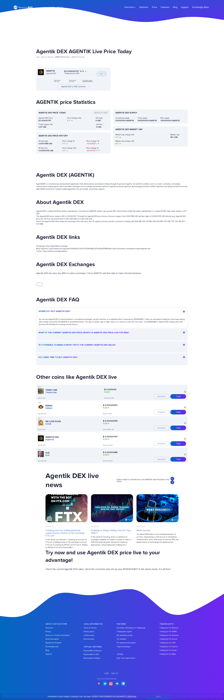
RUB (154, 221)
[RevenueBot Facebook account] (99, 684)
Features (165, 7)
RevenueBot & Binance (93, 651)
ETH (37, 224)
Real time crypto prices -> (48, 57)
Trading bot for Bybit (167, 654)
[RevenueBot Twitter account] (105, 684)
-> (63, 57)
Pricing (48, 632)
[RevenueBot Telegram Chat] (123, 684)
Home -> (38, 57)
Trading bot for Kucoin (168, 639)
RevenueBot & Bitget (92, 658)
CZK (165, 221)
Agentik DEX (52, 437)
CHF (176, 221)
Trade (178, 396)
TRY (172, 221)
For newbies (121, 639)
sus (47, 455)
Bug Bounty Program (53, 643)
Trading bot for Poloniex (168, 635)
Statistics (143, 7)
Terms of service (90, 628)
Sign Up (60, 7)
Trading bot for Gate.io (168, 647)
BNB (41, 224)
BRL (150, 221)
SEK (180, 221)
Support (185, 7)
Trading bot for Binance (168, 628)
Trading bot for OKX (167, 643)
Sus (47, 452)
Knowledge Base (200, 7)
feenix (48, 408)
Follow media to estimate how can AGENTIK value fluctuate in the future (143, 480)
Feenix (48, 405)
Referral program (52, 639)
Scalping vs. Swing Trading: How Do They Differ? (111, 531)
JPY (147, 221)
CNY (143, 221)
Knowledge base (52, 647)
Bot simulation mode (125, 635)
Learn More (131, 696)
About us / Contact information (58, 635)
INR (161, 221)
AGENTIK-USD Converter (78, 57)
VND (169, 221)
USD (132, 221)
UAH (158, 221)
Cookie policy (89, 635)
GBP (140, 221)
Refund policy (89, 639)
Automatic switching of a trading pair (131, 628)
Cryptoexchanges (123, 647)
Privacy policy (89, 632)
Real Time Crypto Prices (126, 658)
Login (53, 7)
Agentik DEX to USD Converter (73, 87)
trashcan (51, 392)
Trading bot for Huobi (168, 650)
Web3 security (143, 530)
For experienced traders (126, 643)
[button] (172, 478)
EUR (136, 221)
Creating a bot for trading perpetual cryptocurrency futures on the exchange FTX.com (65, 533)
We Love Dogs (53, 421)
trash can (51, 390)
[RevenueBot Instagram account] (111, 684)
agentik (49, 439)
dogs (48, 424)
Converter (161, 396)
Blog (175, 7)
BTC (183, 221)
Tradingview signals (124, 632)
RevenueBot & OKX (91, 654)
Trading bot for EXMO (168, 632)
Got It (158, 697)
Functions (49, 628)
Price (154, 7)
